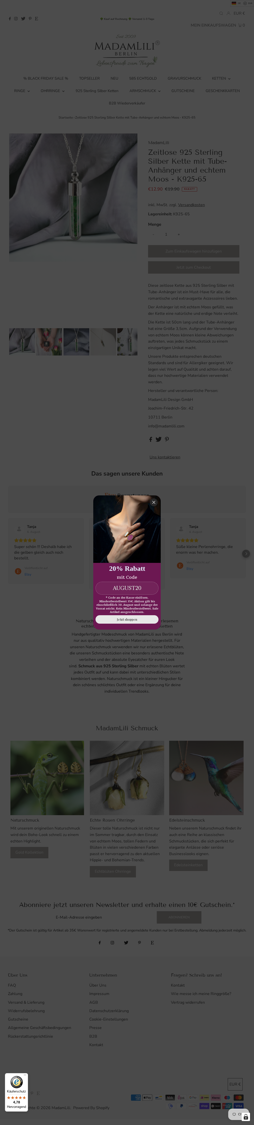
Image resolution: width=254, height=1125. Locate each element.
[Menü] (25, 1076)
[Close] (154, 502)
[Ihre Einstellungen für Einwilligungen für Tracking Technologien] (246, 1117)
